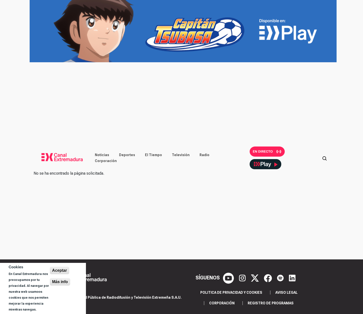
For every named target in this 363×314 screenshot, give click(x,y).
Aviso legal (286, 292)
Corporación (106, 161)
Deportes (127, 155)
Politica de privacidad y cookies (231, 292)
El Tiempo (153, 155)
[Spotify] (281, 278)
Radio (204, 155)
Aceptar (59, 270)
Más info (60, 282)
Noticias (102, 155)
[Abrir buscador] (324, 158)
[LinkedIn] (292, 278)
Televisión (181, 155)
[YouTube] (229, 278)
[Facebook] (268, 278)
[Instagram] (243, 278)
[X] (255, 278)
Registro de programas (271, 303)
